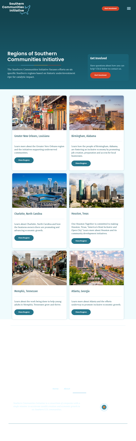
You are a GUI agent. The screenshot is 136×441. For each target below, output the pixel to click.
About (67, 388)
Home (56, 388)
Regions (79, 388)
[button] (129, 9)
